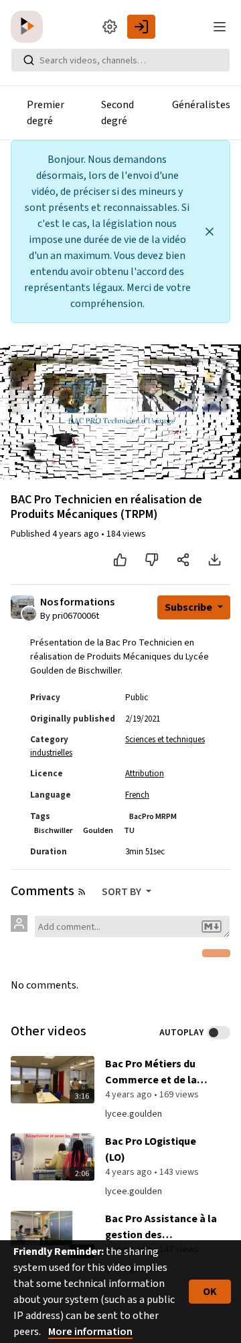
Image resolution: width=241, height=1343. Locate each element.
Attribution (144, 774)
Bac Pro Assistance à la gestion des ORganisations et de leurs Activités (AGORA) (161, 1227)
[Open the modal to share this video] (183, 560)
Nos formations (77, 602)
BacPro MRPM (153, 816)
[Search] (29, 60)
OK (210, 1291)
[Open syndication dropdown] (82, 892)
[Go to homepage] (29, 27)
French (137, 795)
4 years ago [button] (76, 534)
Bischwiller (53, 830)
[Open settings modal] (110, 27)
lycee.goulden (133, 1114)
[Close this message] (209, 231)
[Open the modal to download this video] (214, 560)
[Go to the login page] (141, 27)
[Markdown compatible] (212, 926)
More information (90, 1331)
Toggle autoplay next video (218, 1032)
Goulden (98, 830)
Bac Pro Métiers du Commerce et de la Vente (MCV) (151, 1072)
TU (129, 830)
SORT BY (122, 891)
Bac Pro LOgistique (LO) (150, 1149)
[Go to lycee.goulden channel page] (29, 612)
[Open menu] (220, 27)
